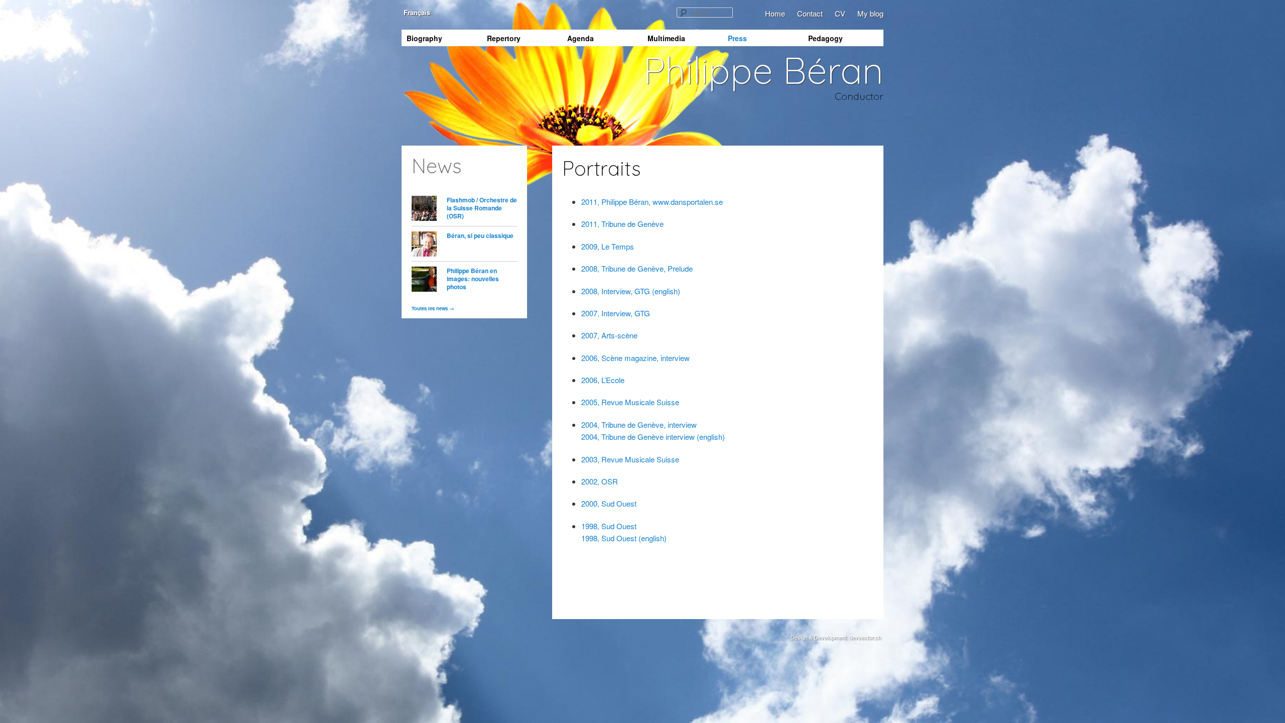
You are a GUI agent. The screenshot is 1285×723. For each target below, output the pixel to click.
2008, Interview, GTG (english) (630, 291)
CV (840, 13)
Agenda (580, 38)
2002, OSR (599, 481)
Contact (810, 13)
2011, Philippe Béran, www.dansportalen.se (652, 201)
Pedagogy (825, 38)
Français (416, 12)
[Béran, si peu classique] (424, 245)
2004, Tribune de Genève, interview (639, 424)
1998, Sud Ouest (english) (624, 538)
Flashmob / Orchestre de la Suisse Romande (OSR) (482, 207)
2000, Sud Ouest (608, 503)
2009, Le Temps (607, 246)
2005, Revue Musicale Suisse (630, 402)
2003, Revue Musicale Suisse (630, 459)
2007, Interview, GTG (615, 313)
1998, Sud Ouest (608, 526)
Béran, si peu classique (480, 235)
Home (775, 13)
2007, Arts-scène (609, 335)
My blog (870, 13)
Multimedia (666, 38)
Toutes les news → (433, 308)
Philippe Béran (763, 70)
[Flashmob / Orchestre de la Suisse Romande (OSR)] (424, 209)
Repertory (504, 38)
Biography (424, 38)
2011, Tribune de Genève (622, 223)
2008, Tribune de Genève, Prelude (637, 268)
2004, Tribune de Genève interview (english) (653, 436)
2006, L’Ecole (602, 380)
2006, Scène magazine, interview (635, 357)
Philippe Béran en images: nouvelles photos (473, 278)
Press (737, 38)
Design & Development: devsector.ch (836, 637)
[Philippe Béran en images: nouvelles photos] (424, 280)
